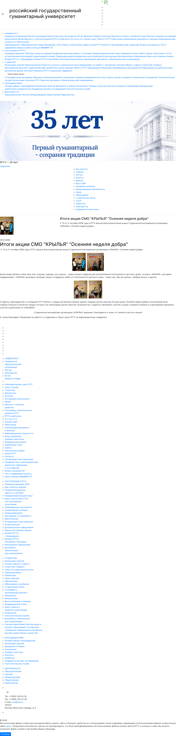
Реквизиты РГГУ (41, 70)
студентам (10, 62)
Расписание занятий (14, 65)
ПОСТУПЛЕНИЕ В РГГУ (15, 481)
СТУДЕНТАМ (11, 558)
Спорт (79, 201)
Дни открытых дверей (40, 53)
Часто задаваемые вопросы (18, 473)
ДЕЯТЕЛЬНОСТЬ (12, 668)
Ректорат (59, 36)
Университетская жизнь (87, 209)
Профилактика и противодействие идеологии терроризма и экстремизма (21, 465)
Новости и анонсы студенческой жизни (60, 65)
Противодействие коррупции (125, 45)
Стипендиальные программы (18, 77)
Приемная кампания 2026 (17, 53)
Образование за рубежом (154, 68)
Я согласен (5, 734)
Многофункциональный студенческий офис (25, 68)
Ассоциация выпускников (17, 399)
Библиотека (52, 68)
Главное (79, 172)
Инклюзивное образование (83, 59)
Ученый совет (90, 39)
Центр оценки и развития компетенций (126, 77)
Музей (21, 39)
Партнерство (82, 206)
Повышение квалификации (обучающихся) (121, 68)
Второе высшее (109, 56)
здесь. (9, 726)
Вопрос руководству (150, 45)
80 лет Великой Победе (88, 36)
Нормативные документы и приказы (140, 39)
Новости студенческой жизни (19, 569)
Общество (80, 203)
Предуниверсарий (64, 56)
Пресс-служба (130, 36)
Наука (79, 192)
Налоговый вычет (16, 74)
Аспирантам (151, 77)
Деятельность (12, 92)
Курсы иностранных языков (160, 56)
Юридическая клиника (15, 442)
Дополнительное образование (132, 56)
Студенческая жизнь (86, 198)
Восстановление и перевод (71, 77)
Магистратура (11, 519)
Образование (94, 68)
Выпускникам (51, 77)
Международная (38, 94)
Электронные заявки (79, 45)
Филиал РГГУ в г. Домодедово (19, 59)
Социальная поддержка (60, 70)
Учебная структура (97, 86)
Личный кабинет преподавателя (20, 86)
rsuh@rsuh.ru (17, 702)
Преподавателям (13, 83)
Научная (26, 94)
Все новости (82, 169)
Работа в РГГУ (104, 39)
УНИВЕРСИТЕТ (12, 358)
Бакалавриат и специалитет (18, 516)
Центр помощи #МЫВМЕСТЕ (39, 47)
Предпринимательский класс (106, 53)
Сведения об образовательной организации (26, 36)
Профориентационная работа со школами (72, 53)
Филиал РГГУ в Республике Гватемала (52, 59)
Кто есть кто (77, 39)
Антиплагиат (82, 86)
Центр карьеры (66, 68)
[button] (13, 134)
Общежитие (38, 77)
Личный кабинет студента (129, 65)
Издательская (67, 94)
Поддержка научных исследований (48, 89)
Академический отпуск (96, 77)
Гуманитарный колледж (43, 56)
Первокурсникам (33, 65)
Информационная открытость (19, 433)
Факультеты (117, 36)
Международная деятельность (90, 189)
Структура (105, 36)
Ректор (50, 36)
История (142, 36)
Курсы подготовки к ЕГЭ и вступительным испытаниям (16, 501)
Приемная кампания (85, 186)
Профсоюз (122, 86)
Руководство (70, 36)
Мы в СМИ (81, 183)
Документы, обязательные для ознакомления (118, 59)
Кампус (65, 45)
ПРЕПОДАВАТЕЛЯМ (14, 638)
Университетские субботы (133, 53)
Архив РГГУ (95, 45)
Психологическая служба (78, 89)
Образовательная (13, 94)
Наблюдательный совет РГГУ (18, 384)
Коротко (80, 177)
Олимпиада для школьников (18, 507)
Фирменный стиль (53, 45)
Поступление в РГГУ (15, 50)
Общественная (53, 94)
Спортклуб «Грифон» (152, 65)
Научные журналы (155, 36)
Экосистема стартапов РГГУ (26, 80)
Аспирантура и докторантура (88, 56)
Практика (44, 80)
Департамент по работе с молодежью (98, 65)
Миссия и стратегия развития (38, 39)
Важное (79, 180)
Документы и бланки (65, 86)
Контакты (106, 45)
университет (11, 33)
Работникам (117, 39)
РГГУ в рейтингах (62, 39)
